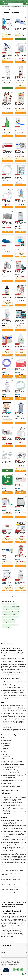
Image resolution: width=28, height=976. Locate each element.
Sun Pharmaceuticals (19, 154)
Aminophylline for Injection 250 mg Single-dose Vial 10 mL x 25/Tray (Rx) (20, 583)
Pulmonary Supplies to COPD (8, 622)
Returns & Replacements (6, 962)
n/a (16, 298)
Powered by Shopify (5, 965)
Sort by (8, 974)
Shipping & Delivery (15, 961)
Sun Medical (17, 56)
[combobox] (17, 4)
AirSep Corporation (18, 225)
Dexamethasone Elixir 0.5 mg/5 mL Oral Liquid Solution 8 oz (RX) (7, 297)
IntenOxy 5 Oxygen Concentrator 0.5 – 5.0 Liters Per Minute (20, 509)
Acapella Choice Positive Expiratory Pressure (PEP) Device (20, 29)
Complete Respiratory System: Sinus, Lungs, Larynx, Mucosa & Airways (20, 297)
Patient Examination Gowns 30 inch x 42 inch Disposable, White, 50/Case (7, 105)
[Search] (9, 4)
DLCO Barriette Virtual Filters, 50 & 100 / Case (7, 223)
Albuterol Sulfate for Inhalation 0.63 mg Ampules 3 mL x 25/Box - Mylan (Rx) (7, 415)
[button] (21, 4)
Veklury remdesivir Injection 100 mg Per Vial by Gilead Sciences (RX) (7, 582)
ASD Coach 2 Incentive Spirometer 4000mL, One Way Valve (20, 201)
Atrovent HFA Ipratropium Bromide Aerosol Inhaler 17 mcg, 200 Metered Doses (7, 509)
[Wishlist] (24, 4)
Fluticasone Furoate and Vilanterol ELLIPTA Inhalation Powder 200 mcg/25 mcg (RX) (20, 534)
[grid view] (23, 974)
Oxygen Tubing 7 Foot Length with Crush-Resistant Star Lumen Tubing (6, 177)
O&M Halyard (17, 416)
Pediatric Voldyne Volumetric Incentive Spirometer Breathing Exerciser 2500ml (20, 129)
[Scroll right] (26, 6)
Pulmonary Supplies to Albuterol (8, 619)
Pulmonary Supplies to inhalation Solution (10, 609)
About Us (2, 961)
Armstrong (17, 106)
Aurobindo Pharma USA (19, 80)
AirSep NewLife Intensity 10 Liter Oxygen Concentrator (20, 223)
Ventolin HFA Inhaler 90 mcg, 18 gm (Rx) (20, 272)
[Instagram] (17, 969)
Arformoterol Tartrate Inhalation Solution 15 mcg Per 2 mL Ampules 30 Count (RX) (7, 534)
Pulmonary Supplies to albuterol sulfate (10, 617)
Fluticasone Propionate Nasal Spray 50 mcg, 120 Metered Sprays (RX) (20, 248)
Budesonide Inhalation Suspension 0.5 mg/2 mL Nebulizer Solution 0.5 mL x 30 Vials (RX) (7, 347)
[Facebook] (14, 969)
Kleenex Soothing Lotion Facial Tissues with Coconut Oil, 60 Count (7, 487)
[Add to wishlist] (26, 17)
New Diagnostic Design (19, 178)
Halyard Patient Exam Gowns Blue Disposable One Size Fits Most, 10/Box (20, 415)
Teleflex (16, 130)
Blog (18, 962)
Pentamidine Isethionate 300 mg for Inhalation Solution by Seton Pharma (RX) (7, 558)
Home (2, 9)
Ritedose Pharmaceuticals (6, 30)
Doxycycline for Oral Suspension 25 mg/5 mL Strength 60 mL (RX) (7, 321)
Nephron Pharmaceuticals (6, 347)
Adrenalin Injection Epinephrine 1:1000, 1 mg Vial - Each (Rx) (6, 78)
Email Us (7, 961)
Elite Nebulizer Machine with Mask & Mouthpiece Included (7, 55)
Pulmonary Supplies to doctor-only (9, 604)
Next (16, 596)
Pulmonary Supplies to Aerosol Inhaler (10, 624)
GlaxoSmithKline (18, 274)
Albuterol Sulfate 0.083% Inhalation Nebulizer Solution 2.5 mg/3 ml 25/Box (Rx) (7, 30)
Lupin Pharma (4, 323)
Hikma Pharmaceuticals (19, 249)
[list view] (25, 974)
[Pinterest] (21, 969)
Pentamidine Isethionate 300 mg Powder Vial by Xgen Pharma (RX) (20, 558)
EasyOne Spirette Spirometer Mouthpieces (19, 177)
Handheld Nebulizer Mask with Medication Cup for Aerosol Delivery (7, 201)
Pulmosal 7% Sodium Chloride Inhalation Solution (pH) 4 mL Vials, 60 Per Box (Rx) (20, 463)
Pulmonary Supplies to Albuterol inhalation (11, 611)
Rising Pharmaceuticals (6, 298)
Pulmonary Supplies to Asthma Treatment (10, 606)
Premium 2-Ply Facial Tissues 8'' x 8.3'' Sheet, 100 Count (20, 371)
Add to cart (7, 62)
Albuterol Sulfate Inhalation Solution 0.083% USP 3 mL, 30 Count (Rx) (20, 153)
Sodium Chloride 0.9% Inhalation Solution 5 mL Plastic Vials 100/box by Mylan (7, 153)
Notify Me (20, 38)
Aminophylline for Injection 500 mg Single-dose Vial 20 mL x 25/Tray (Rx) (20, 347)
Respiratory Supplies (6, 627)
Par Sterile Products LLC (6, 80)
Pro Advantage (4, 106)
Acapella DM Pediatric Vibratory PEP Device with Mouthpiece (6, 248)
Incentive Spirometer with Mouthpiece (6, 272)
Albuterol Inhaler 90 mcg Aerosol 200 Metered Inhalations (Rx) (19, 105)
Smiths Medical (4, 130)
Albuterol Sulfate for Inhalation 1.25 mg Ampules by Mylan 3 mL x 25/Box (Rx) (20, 322)
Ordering (14, 962)
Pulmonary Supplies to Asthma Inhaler (10, 614)
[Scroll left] (1, 6)
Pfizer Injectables (18, 347)
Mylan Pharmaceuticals (6, 154)
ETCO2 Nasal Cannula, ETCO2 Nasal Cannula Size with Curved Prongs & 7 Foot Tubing (20, 393)
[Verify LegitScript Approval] (5, 970)
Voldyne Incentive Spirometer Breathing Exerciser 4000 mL (20, 55)
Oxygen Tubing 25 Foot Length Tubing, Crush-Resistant (7, 371)
